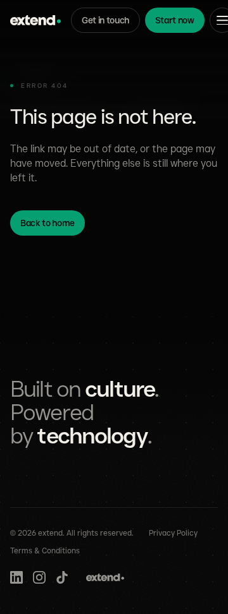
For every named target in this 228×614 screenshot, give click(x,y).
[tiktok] (62, 577)
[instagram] (39, 577)
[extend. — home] (35, 20)
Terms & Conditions (45, 550)
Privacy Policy (173, 533)
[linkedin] (16, 577)
